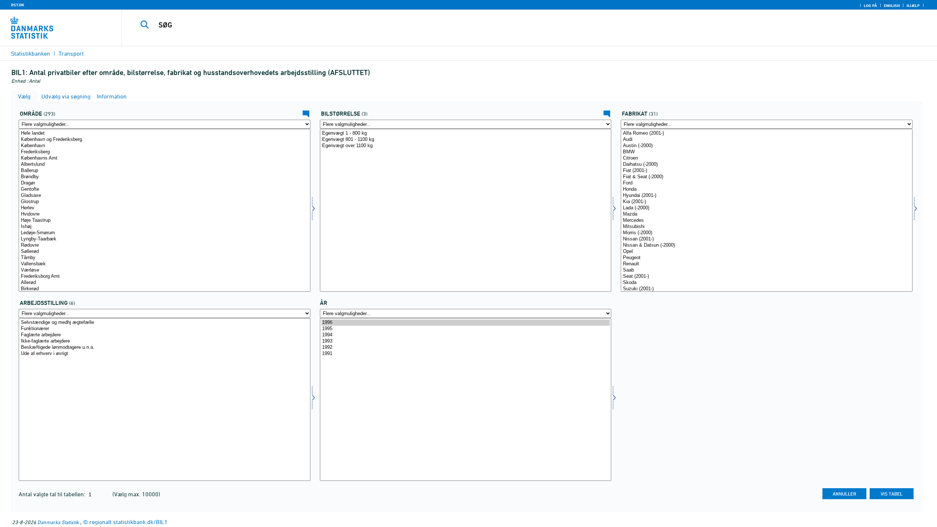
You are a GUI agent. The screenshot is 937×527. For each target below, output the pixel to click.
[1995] (465, 329)
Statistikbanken (30, 53)
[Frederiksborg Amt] (164, 276)
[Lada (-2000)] (766, 208)
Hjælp (913, 5)
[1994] (465, 335)
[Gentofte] (164, 189)
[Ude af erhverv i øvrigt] (164, 354)
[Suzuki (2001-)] (766, 289)
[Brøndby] (164, 177)
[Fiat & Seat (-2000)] (766, 177)
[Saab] (766, 270)
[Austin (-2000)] (766, 146)
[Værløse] (164, 270)
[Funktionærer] (164, 329)
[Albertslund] (164, 164)
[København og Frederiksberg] (164, 140)
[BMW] (766, 152)
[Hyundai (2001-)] (766, 196)
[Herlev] (164, 208)
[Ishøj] (164, 227)
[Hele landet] (164, 133)
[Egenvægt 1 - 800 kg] (465, 133)
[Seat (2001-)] (766, 276)
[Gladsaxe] (164, 196)
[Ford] (766, 183)
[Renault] (766, 264)
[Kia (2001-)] (766, 202)
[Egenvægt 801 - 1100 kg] (465, 140)
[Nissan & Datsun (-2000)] (766, 245)
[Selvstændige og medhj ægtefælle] (164, 322)
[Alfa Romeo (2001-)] (766, 133)
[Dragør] (164, 183)
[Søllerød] (164, 251)
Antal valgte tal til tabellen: (53, 494)
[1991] (465, 354)
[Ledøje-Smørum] (164, 233)
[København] (164, 146)
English (892, 5)
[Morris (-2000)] (766, 233)
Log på (870, 5)
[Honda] (766, 189)
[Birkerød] (164, 289)
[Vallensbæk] (164, 264)
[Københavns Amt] (164, 158)
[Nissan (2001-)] (766, 239)
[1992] (465, 347)
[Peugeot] (766, 258)
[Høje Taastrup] (164, 220)
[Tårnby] (164, 258)
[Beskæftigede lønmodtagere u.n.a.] (164, 347)
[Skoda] (766, 283)
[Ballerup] (164, 171)
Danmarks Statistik (58, 522)
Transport (71, 53)
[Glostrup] (164, 202)
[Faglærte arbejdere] (164, 335)
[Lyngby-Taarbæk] (164, 239)
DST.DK (17, 4)
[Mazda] (766, 214)
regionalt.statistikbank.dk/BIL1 (128, 522)
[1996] (465, 322)
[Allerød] (164, 283)
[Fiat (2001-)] (766, 171)
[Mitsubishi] (766, 227)
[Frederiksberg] (164, 152)
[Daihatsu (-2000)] (766, 164)
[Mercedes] (766, 220)
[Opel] (766, 251)
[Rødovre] (164, 245)
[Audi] (766, 140)
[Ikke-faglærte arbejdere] (164, 341)
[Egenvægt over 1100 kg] (465, 146)
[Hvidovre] (164, 214)
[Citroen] (766, 158)
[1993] (465, 341)
